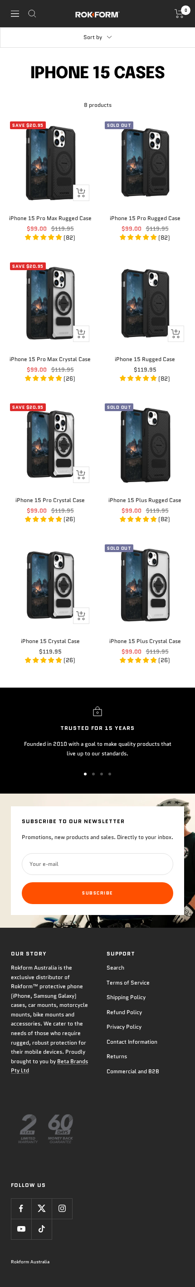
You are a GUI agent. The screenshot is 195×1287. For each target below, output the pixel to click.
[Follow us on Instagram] (62, 1208)
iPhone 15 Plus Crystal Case (145, 641)
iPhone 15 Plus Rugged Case (144, 500)
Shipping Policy (126, 997)
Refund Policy (124, 1012)
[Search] (32, 14)
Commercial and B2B (133, 1071)
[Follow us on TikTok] (41, 1229)
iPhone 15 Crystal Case (50, 641)
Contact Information (132, 1042)
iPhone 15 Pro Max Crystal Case (50, 359)
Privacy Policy (124, 1027)
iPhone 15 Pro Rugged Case (145, 218)
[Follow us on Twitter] (41, 1208)
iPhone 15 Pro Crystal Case (50, 500)
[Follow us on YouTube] (21, 1229)
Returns (117, 1056)
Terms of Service (128, 982)
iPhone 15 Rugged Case (145, 359)
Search (115, 967)
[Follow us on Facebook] (21, 1208)
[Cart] (179, 13)
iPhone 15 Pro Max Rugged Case (50, 218)
